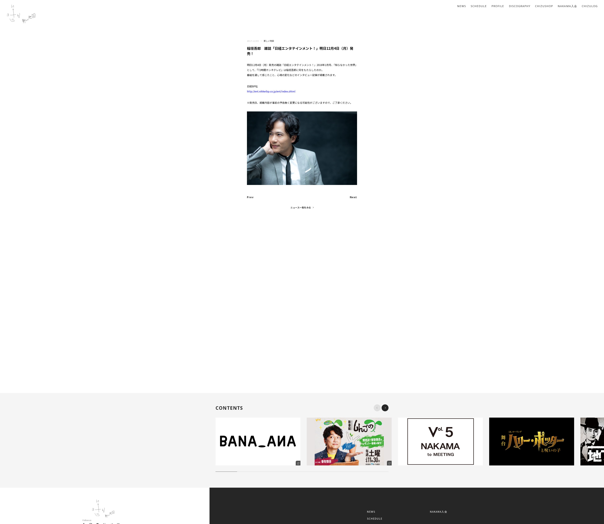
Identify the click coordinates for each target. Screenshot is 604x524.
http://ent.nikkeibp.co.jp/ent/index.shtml (271, 91)
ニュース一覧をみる (301, 207)
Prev (250, 197)
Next (353, 197)
